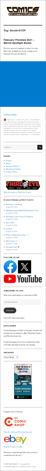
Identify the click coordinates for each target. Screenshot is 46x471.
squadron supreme (27, 132)
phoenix (12, 130)
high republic (36, 126)
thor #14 (6, 134)
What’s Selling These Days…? (17, 235)
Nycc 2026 (10, 222)
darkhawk (27, 124)
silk (21, 130)
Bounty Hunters (33, 122)
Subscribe (10, 310)
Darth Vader (36, 124)
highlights (7, 128)
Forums (9, 160)
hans (29, 126)
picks (17, 130)
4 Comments (35, 134)
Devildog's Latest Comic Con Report (19, 216)
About (8, 163)
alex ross (10, 122)
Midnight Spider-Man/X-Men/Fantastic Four (22, 210)
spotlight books (15, 132)
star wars (37, 132)
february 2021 (22, 126)
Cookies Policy (11, 172)
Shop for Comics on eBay (13, 447)
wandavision (24, 134)
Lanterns (9, 228)
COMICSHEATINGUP (11, 464)
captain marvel (9, 124)
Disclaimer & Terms (13, 169)
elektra (15, 126)
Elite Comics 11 (12, 241)
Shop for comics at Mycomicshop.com (18, 432)
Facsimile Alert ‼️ (13, 247)
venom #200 (14, 134)
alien (15, 122)
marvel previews (27, 128)
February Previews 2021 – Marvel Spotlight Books (19, 41)
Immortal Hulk (16, 128)
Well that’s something (14, 204)
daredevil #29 (19, 124)
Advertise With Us (12, 166)
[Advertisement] (23, 84)
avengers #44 (22, 122)
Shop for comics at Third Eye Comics (17, 192)
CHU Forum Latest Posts (20, 200)
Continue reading (10, 114)
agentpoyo (11, 120)
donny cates (8, 126)
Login (34, 466)
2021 (5, 122)
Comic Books (34, 120)
